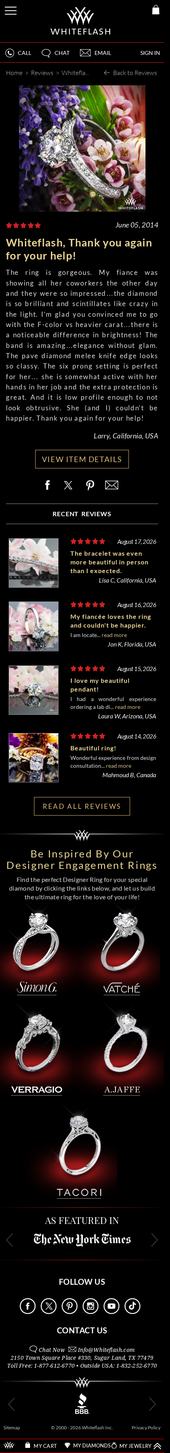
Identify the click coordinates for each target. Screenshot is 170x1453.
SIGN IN (150, 52)
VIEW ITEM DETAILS (82, 459)
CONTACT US (82, 1330)
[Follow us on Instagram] (90, 1311)
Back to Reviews (135, 72)
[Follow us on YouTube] (111, 1311)
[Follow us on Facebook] (28, 1311)
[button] (55, 56)
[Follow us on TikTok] (132, 1311)
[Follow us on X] (49, 1311)
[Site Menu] (11, 9)
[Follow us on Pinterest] (69, 1311)
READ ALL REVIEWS (82, 806)
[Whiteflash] (80, 21)
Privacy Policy (146, 1427)
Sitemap (12, 1427)
